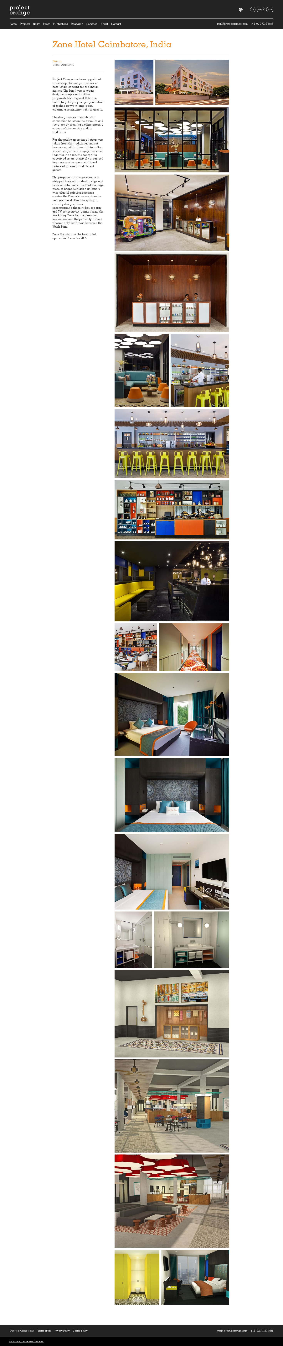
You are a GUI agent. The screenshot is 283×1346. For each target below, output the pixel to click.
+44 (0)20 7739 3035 (261, 23)
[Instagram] (241, 10)
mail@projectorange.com (232, 23)
